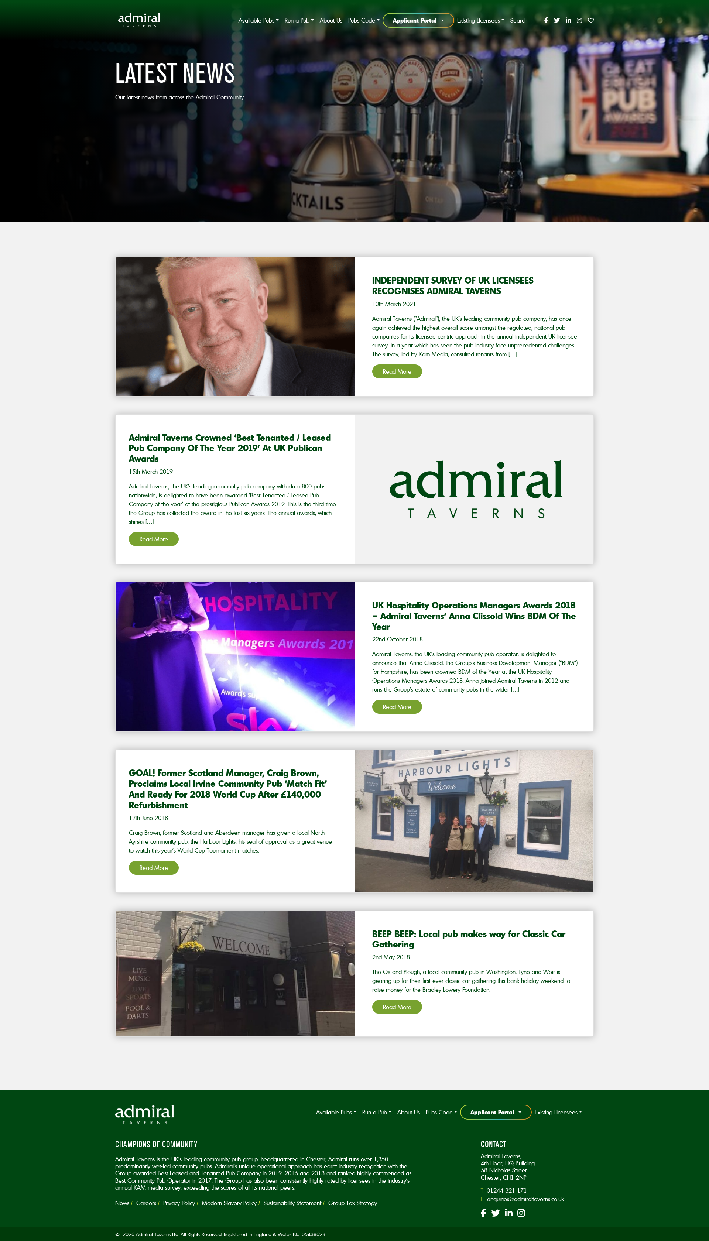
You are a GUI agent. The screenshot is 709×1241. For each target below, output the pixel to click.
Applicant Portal (414, 20)
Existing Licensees (478, 20)
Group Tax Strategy (352, 1203)
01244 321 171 (507, 1190)
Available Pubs (256, 20)
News (122, 1203)
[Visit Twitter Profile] (557, 20)
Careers (146, 1203)
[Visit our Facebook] (483, 1214)
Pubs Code (361, 20)
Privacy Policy (179, 1203)
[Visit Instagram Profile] (579, 20)
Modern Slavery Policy (229, 1203)
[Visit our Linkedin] (509, 1214)
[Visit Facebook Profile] (546, 20)
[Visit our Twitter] (495, 1214)
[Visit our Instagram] (521, 1214)
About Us (331, 20)
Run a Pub (297, 20)
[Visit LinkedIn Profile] (568, 20)
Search (518, 20)
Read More (397, 371)
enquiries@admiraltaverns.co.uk (525, 1199)
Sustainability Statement (292, 1203)
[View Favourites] (589, 20)
